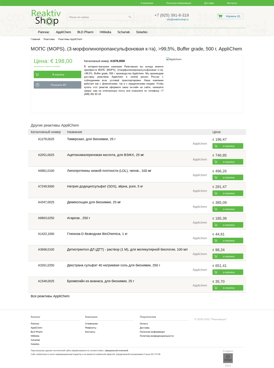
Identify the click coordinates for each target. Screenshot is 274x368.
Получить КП (58, 84)
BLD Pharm (36, 332)
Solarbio (35, 344)
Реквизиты (90, 327)
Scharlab (35, 340)
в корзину (229, 145)
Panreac (35, 323)
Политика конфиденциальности (157, 336)
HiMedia (35, 336)
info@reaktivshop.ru (177, 19)
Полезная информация (178, 3)
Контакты (232, 3)
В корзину (58, 74)
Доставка (209, 3)
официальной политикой (116, 350)
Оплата (144, 323)
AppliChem (36, 327)
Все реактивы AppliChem (50, 296)
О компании (147, 3)
